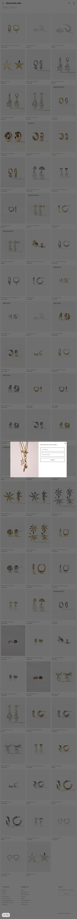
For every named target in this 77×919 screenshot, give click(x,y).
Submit (53, 460)
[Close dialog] (65, 443)
